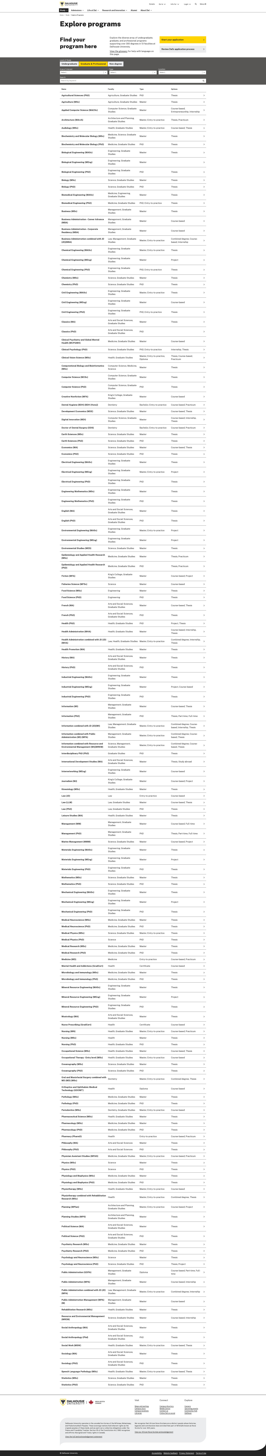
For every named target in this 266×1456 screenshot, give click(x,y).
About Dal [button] (145, 10)
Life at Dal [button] (92, 10)
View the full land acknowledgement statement (83, 1437)
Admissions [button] (76, 10)
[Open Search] (196, 4)
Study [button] (62, 10)
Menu (202, 4)
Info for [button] (174, 4)
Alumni (134, 10)
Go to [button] (161, 4)
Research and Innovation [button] (113, 10)
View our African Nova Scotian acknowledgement (154, 1432)
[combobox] (110, 72)
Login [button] (186, 4)
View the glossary (118, 51)
